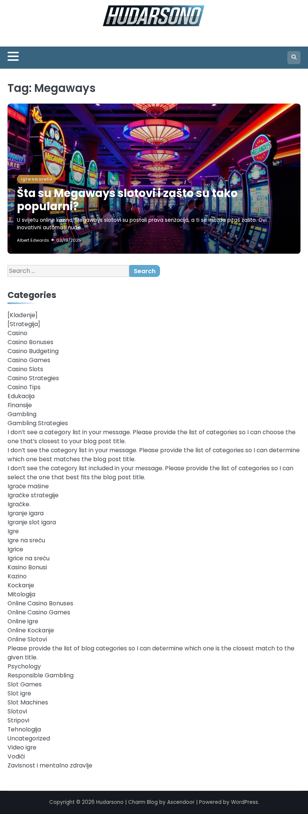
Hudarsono (110, 802)
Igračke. (19, 504)
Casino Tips (24, 387)
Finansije (20, 405)
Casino (17, 333)
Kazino (17, 576)
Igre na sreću (36, 179)
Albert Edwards (33, 240)
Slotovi (17, 711)
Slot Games (25, 684)
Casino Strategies (33, 378)
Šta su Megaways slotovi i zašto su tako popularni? (127, 199)
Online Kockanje (31, 630)
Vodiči (16, 756)
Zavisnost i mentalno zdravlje (50, 765)
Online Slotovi (27, 639)
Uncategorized (29, 738)
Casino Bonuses (30, 342)
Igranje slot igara (32, 522)
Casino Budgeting (33, 351)
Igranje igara (26, 513)
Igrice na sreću (29, 558)
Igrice (15, 549)
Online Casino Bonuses (40, 603)
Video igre (22, 747)
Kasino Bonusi (27, 567)
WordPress (244, 802)
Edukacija (21, 396)
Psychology (24, 666)
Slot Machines (28, 702)
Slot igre (19, 693)
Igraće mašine (28, 486)
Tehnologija (24, 729)
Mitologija (21, 594)
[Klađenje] (23, 315)
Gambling (22, 414)
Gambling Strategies (38, 423)
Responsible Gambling (41, 675)
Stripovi (18, 720)
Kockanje (21, 585)
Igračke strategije (33, 495)
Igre (13, 531)
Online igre (23, 621)
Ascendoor (181, 802)
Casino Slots (25, 369)
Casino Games (29, 360)
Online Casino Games (39, 612)
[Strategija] (24, 324)
